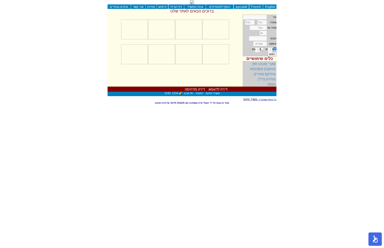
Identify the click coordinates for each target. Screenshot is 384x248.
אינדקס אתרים (265, 73)
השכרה (256, 49)
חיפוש (162, 6)
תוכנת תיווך (177, 102)
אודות (151, 6)
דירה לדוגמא (219, 89)
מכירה (270, 49)
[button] (375, 239)
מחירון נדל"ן (267, 78)
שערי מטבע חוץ (264, 63)
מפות (272, 84)
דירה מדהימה (195, 89)
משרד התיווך (250, 99)
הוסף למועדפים (219, 6)
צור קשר (138, 6)
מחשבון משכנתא (263, 68)
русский (241, 6)
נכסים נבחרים (119, 6)
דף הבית (176, 6)
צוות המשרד (195, 6)
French (256, 6)
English (270, 6)
